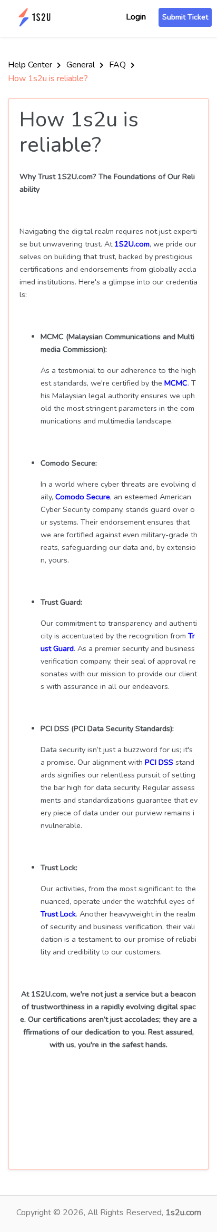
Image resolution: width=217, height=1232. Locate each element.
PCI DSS (159, 762)
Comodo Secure (82, 496)
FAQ (118, 65)
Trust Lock (58, 914)
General (81, 65)
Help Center (31, 65)
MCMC (176, 383)
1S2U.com (132, 244)
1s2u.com (183, 1212)
